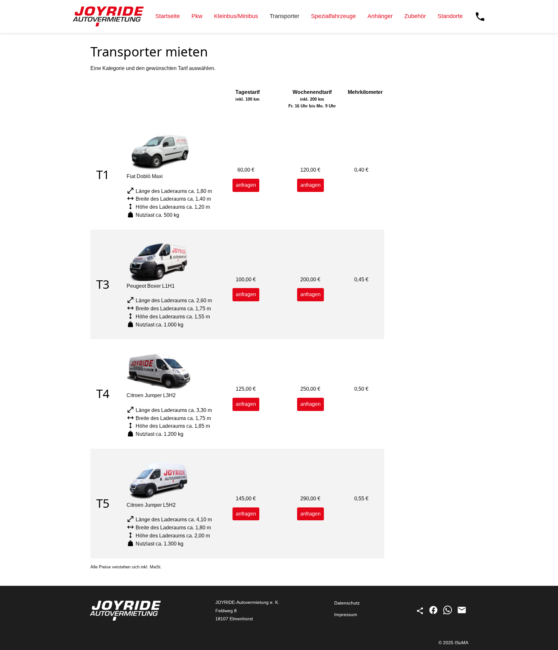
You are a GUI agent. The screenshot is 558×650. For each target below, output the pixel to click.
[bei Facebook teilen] (434, 613)
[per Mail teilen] (461, 613)
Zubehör (415, 16)
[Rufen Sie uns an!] (480, 16)
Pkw (196, 16)
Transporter (284, 16)
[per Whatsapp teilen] (448, 613)
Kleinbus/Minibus (236, 16)
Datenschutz (347, 602)
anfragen (246, 185)
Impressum (345, 614)
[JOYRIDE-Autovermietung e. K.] (108, 16)
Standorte (450, 16)
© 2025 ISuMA (453, 642)
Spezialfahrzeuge (333, 16)
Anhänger (380, 16)
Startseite (167, 16)
